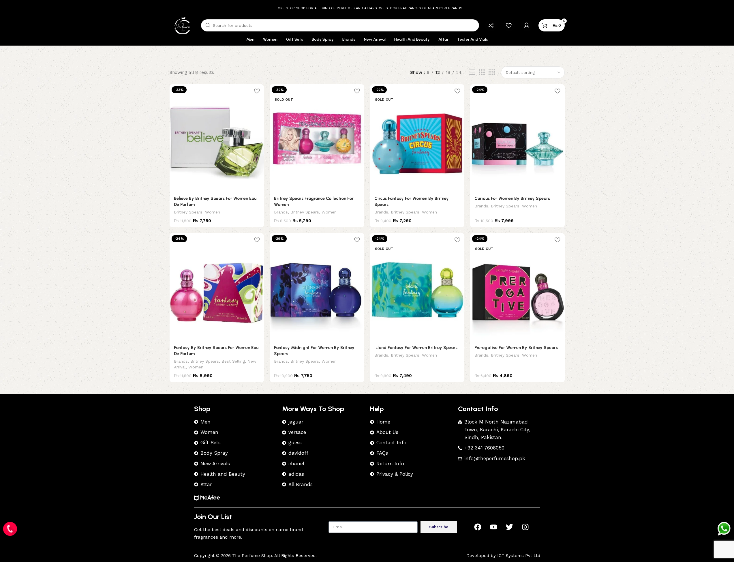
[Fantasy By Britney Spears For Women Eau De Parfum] (217, 287)
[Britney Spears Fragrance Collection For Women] (317, 138)
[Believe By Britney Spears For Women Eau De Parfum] (217, 138)
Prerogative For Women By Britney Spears (516, 347)
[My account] (527, 25)
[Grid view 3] (482, 72)
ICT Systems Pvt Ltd (518, 555)
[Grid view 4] (492, 72)
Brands (281, 212)
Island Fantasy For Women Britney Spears (415, 347)
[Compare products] (491, 25)
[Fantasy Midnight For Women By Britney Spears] (317, 287)
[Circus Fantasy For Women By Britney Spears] (417, 138)
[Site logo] (183, 25)
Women (212, 212)
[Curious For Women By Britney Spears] (517, 138)
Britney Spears (188, 212)
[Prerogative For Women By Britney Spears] (517, 287)
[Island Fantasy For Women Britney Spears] (417, 287)
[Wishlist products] (509, 25)
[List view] (472, 72)
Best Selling (233, 361)
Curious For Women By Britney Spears (512, 198)
